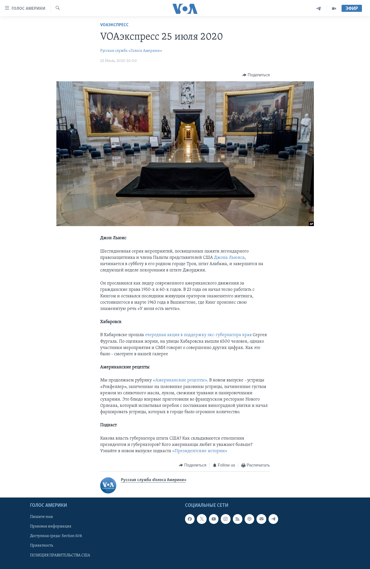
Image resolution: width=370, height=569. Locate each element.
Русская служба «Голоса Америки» (131, 51)
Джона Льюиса (229, 258)
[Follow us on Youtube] (213, 519)
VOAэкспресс (114, 25)
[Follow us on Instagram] (225, 519)
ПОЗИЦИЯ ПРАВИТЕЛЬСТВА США (60, 555)
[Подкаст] (249, 519)
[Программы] (334, 9)
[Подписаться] (261, 519)
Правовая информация (50, 526)
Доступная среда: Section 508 (56, 536)
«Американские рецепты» (180, 380)
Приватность (41, 546)
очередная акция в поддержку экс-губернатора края (198, 335)
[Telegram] (318, 9)
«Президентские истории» (199, 451)
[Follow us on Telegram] (273, 519)
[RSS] (237, 519)
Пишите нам (41, 517)
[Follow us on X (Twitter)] (201, 519)
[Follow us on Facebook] (190, 519)
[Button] (256, 75)
